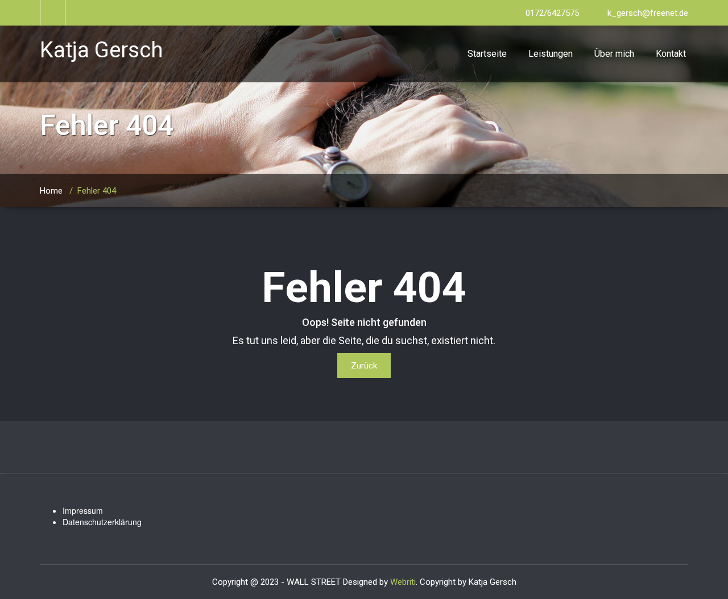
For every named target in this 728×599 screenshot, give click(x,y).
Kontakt (671, 53)
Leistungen (550, 53)
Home (51, 191)
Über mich (614, 53)
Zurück (364, 366)
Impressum (83, 510)
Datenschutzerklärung (102, 521)
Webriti (403, 582)
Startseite (487, 53)
